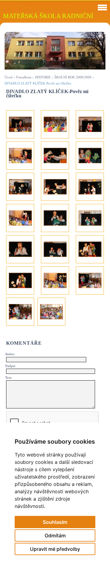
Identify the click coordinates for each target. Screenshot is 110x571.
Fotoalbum (23, 77)
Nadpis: (10, 366)
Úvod (9, 77)
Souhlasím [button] (55, 522)
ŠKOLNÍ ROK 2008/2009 (72, 77)
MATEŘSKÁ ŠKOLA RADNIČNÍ (48, 15)
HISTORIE (43, 77)
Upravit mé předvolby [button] (55, 549)
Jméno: (10, 354)
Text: (8, 377)
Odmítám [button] (55, 535)
